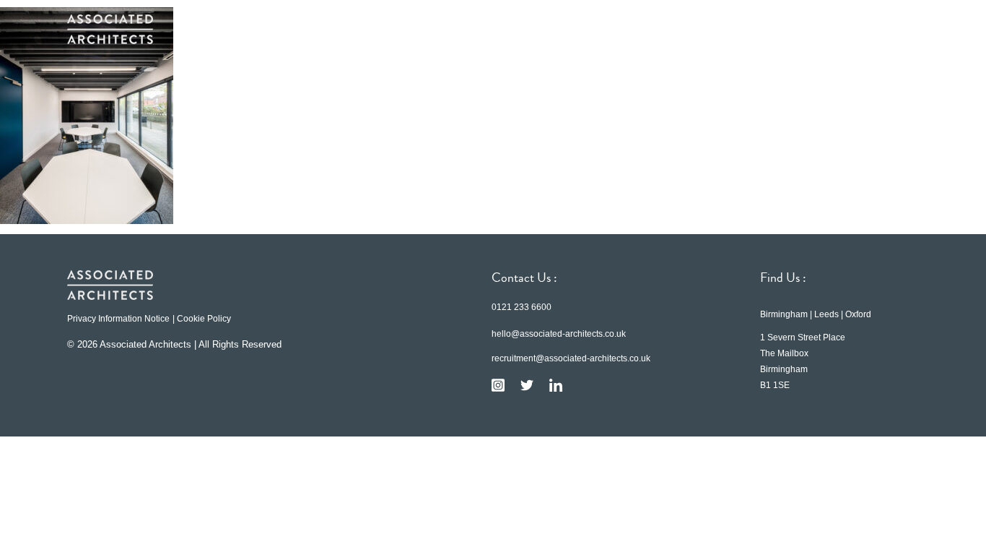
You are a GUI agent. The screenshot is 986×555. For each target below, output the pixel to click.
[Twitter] (526, 385)
